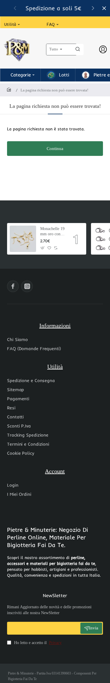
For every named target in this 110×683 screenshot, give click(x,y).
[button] (93, 8)
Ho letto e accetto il (37, 643)
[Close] (104, 8)
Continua (55, 148)
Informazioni (55, 325)
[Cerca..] (78, 49)
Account (55, 471)
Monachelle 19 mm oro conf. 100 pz (52, 231)
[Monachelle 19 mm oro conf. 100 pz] (23, 239)
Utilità (55, 366)
